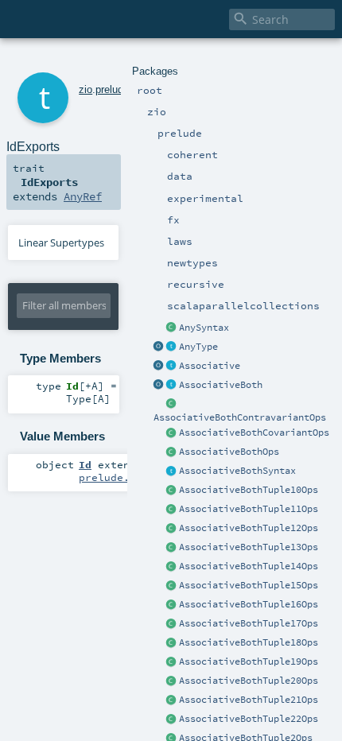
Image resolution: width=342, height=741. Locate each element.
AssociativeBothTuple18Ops (248, 642)
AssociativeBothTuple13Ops (248, 547)
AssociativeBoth (220, 384)
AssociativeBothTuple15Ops (248, 585)
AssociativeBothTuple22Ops (248, 718)
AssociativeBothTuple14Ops (248, 566)
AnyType (198, 346)
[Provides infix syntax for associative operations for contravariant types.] (171, 404)
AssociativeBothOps (229, 451)
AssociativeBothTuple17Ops (248, 623)
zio (85, 89)
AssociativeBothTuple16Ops (248, 604)
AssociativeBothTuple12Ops (248, 527)
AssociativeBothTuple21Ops (248, 699)
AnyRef (83, 196)
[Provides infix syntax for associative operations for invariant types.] (171, 452)
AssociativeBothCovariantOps (254, 432)
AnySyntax (204, 327)
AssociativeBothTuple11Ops (248, 508)
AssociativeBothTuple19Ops (248, 661)
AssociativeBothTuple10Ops (248, 489)
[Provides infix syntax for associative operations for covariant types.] (171, 433)
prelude (112, 89)
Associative (209, 365)
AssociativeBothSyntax (237, 470)
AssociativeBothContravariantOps (240, 417)
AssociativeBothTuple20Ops (248, 680)
